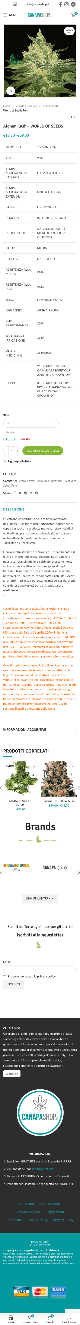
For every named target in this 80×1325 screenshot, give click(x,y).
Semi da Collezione (26, 106)
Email (7, 961)
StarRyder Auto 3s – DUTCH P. (21, 803)
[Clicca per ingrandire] (10, 91)
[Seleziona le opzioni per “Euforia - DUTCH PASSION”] (71, 774)
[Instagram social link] (66, 4)
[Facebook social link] (60, 4)
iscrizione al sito (43, 1169)
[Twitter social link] (20, 493)
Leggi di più (12, 1073)
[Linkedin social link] (30, 493)
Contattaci (14, 1220)
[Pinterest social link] (25, 493)
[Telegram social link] (73, 4)
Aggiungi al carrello (43, 450)
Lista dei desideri (28, 1212)
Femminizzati (50, 106)
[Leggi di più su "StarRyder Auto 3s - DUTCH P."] (33, 774)
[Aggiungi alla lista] (33, 767)
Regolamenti (54, 1212)
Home (7, 106)
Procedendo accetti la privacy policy (31, 976)
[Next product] (75, 117)
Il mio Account (49, 1204)
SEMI (6, 415)
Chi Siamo (26, 1204)
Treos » (7, 1266)
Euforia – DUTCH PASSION (59, 801)
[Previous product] (66, 117)
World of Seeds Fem (15, 110)
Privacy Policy (63, 1220)
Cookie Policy (38, 1220)
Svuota (10, 432)
